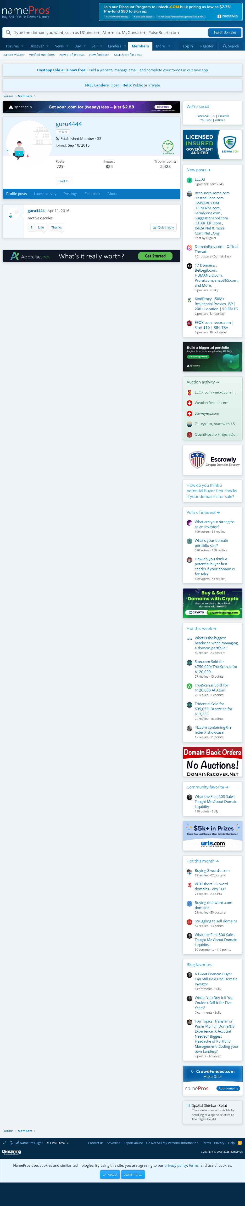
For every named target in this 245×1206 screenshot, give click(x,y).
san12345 (216, 184)
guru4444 (36, 210)
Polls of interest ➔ (203, 512)
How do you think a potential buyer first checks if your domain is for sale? (212, 490)
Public (138, 85)
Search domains (225, 32)
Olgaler (211, 238)
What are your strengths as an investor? (214, 524)
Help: (127, 85)
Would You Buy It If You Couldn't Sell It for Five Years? (214, 1002)
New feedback (99, 54)
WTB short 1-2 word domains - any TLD (211, 886)
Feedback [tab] (92, 193)
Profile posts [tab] (16, 193)
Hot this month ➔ (203, 861)
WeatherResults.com (211, 402)
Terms (206, 1143)
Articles (220, 120)
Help (231, 1143)
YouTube (206, 120)
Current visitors (13, 54)
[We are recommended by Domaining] (11, 1153)
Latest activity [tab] (45, 193)
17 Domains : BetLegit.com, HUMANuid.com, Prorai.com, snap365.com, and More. (216, 275)
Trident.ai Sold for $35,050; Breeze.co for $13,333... (213, 708)
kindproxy (217, 313)
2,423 (165, 166)
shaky (214, 290)
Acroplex (214, 1056)
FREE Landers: (97, 85)
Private (154, 85)
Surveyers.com (207, 413)
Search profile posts (128, 54)
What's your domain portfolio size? (211, 543)
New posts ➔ (199, 169)
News (59, 46)
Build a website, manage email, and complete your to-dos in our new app (122, 70)
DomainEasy (222, 256)
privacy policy (175, 1165)
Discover (36, 46)
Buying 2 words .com (212, 870)
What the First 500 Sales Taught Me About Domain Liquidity (216, 801)
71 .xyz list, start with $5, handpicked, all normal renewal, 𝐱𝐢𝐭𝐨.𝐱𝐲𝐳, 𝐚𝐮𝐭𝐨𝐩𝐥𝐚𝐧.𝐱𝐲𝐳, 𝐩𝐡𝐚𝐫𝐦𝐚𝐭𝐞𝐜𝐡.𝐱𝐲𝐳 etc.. (217, 423)
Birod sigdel (218, 332)
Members (140, 46)
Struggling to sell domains (216, 921)
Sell (94, 46)
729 (60, 166)
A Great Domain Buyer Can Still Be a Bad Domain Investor (216, 979)
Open (115, 85)
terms (194, 1165)
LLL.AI (200, 179)
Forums (12, 46)
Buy (77, 46)
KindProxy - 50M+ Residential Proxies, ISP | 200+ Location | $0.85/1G (216, 303)
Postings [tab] (71, 193)
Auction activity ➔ (203, 382)
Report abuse (133, 1143)
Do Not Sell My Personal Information (172, 1143)
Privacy (219, 1143)
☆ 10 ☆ (62, 131)
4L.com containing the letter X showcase (213, 730)
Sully (215, 811)
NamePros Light (31, 1143)
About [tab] (112, 193)
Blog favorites (199, 964)
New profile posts (71, 54)
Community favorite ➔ (207, 787)
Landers (114, 46)
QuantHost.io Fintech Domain (217, 434)
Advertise (113, 1143)
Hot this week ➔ (202, 628)
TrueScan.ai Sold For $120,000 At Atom (211, 687)
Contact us (95, 1143)
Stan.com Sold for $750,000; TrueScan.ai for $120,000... (216, 666)
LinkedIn (223, 116)
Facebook (203, 116)
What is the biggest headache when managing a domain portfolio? (216, 642)
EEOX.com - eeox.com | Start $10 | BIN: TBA (214, 325)
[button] (22, 46)
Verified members (42, 54)
